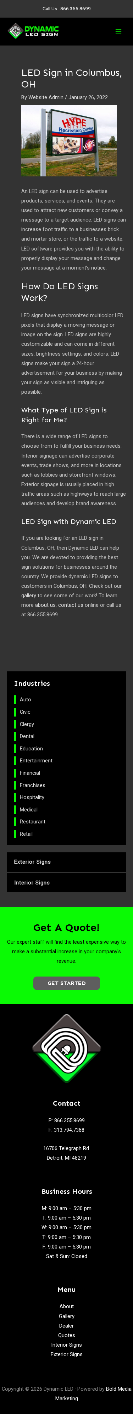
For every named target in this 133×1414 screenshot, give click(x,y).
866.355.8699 (75, 8)
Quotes (66, 1335)
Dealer (66, 1326)
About (67, 1306)
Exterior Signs (67, 1354)
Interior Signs (66, 1345)
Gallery (66, 1316)
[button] (66, 983)
